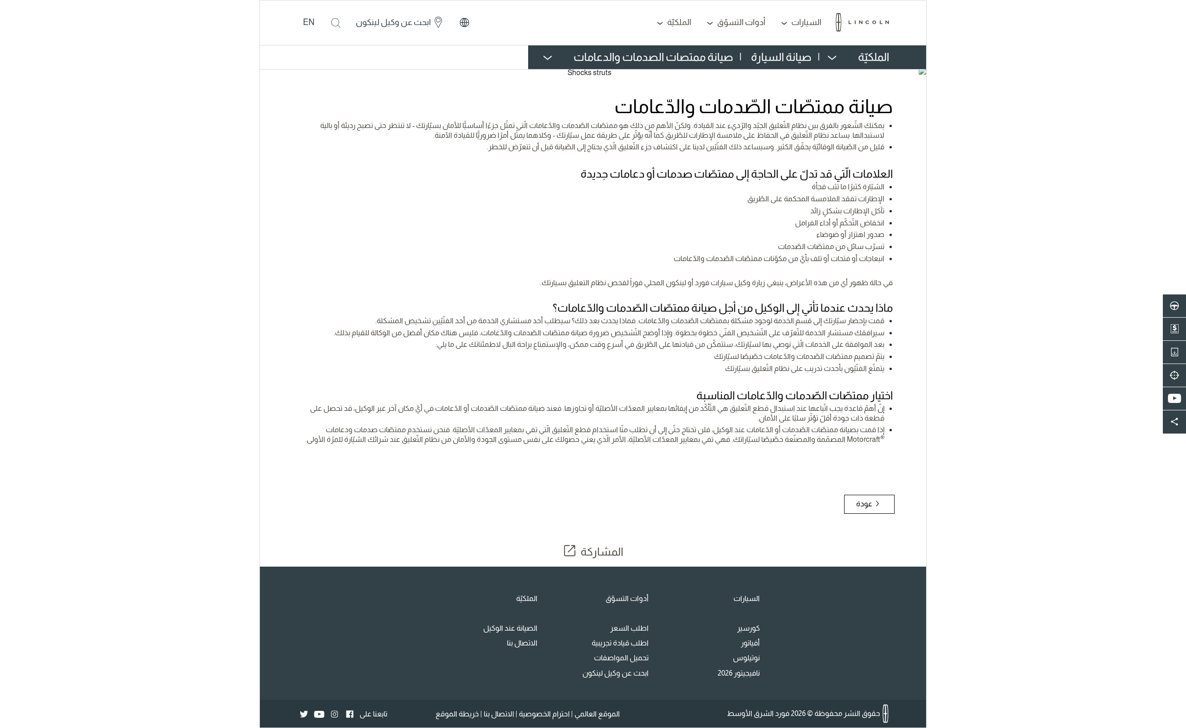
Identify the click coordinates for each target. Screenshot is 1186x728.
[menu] (815, 57)
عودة (865, 504)
